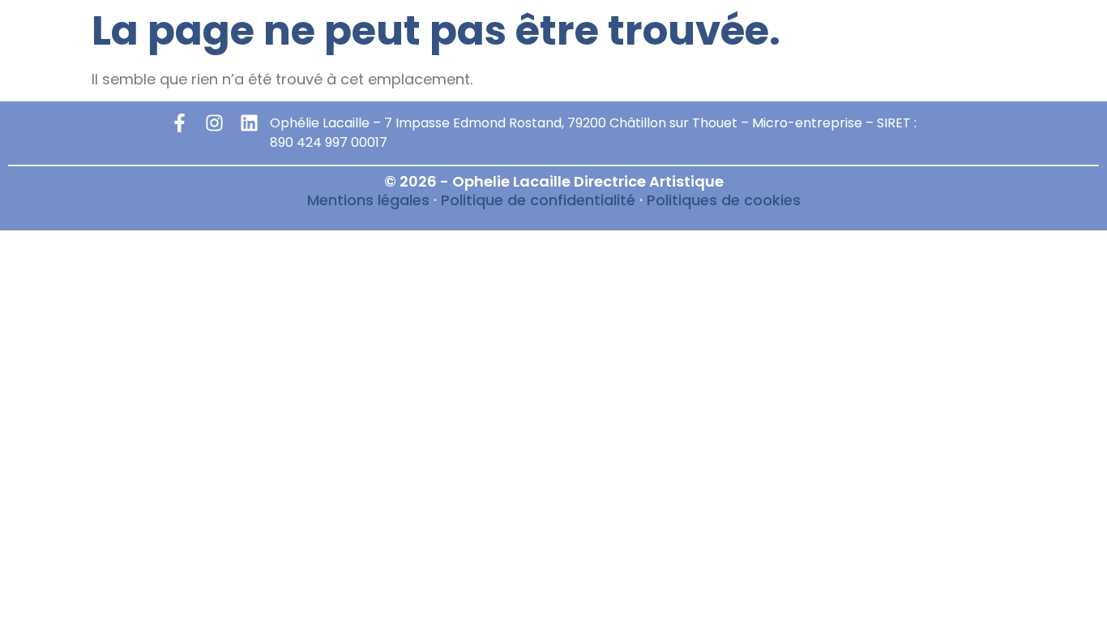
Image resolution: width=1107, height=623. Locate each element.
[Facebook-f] (179, 123)
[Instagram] (214, 123)
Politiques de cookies (724, 200)
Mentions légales (368, 200)
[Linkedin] (249, 123)
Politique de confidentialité (538, 200)
